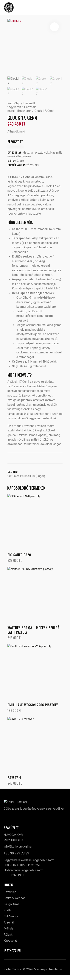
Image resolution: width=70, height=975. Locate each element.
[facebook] (7, 816)
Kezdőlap (13, 103)
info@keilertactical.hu (18, 846)
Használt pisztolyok (36, 152)
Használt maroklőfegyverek (21, 109)
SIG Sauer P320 (19, 554)
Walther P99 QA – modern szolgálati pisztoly (34, 629)
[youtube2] (24, 816)
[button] (64, 7)
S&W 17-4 (14, 777)
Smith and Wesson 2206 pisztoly (32, 704)
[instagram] (15, 816)
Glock (20, 161)
